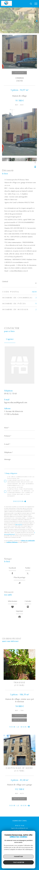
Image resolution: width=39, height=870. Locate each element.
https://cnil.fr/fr (18, 524)
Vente (10, 22)
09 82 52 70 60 (10, 394)
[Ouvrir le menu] (36, 3)
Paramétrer (18, 856)
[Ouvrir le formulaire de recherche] (31, 4)
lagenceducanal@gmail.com (15, 403)
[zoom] (19, 155)
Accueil (4, 22)
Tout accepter (18, 862)
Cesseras (17, 22)
